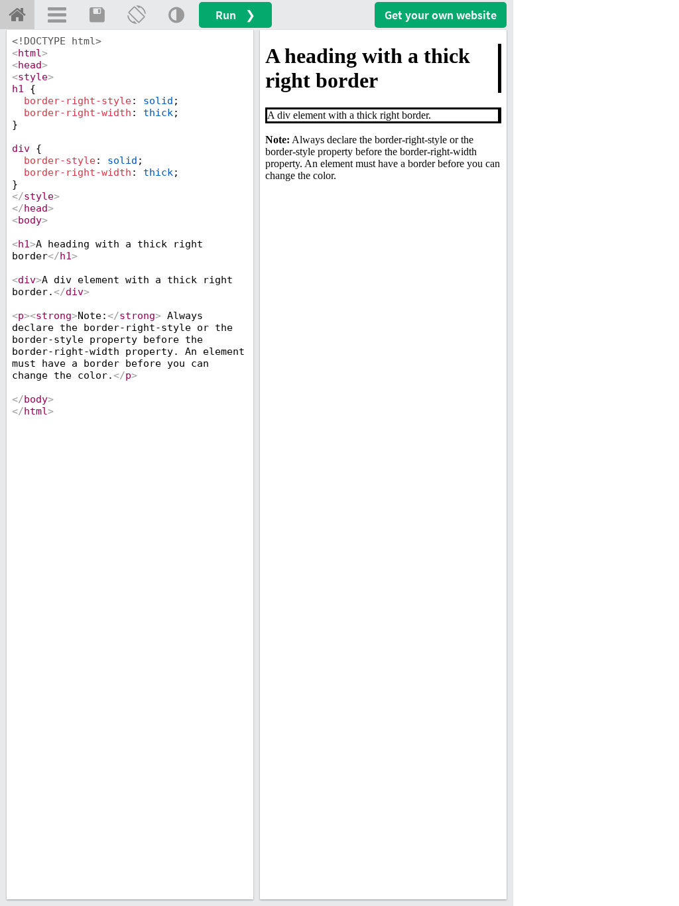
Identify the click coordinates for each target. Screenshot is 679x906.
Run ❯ (235, 15)
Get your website (441, 15)
